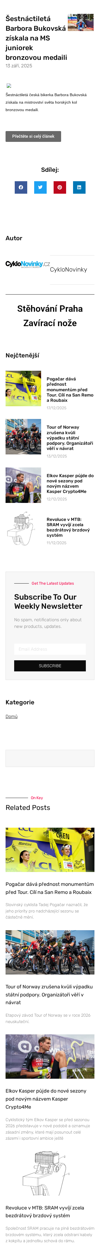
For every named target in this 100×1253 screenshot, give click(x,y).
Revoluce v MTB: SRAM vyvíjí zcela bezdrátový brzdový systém (68, 527)
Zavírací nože (50, 323)
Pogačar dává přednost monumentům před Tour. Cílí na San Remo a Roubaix (70, 389)
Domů (12, 716)
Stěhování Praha (50, 308)
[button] (21, 187)
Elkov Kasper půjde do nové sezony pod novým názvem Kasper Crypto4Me (70, 483)
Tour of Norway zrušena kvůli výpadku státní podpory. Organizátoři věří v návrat (70, 438)
